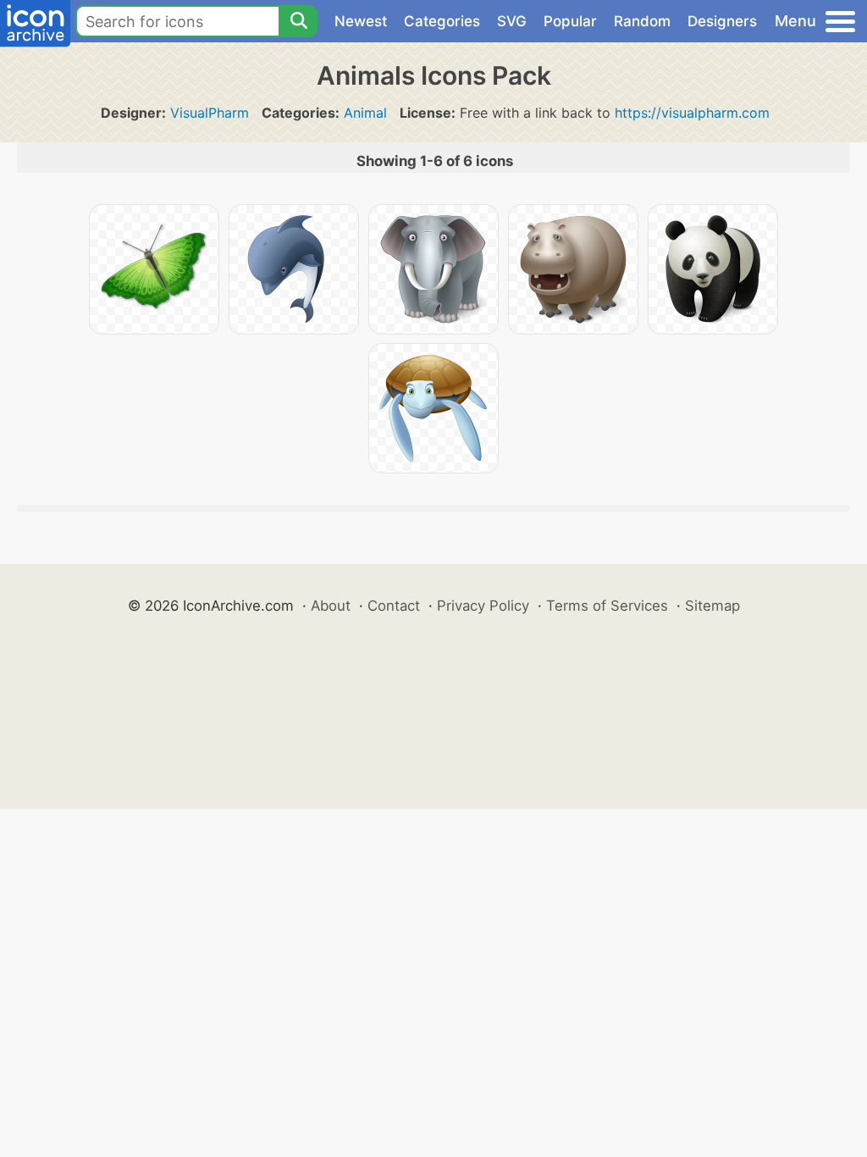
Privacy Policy (483, 605)
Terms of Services (607, 605)
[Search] (298, 21)
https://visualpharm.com (692, 112)
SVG (512, 21)
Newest (360, 21)
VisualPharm (209, 112)
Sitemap (712, 605)
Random (642, 21)
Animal (365, 112)
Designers (722, 21)
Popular (570, 21)
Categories (442, 21)
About (331, 605)
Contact (393, 605)
